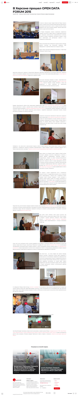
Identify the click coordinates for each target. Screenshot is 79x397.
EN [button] (69, 2)
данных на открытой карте (26, 210)
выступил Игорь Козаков (57, 159)
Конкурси (56, 385)
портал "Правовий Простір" (29, 332)
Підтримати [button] (65, 2)
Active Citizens (51, 181)
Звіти (56, 380)
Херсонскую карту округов (51, 165)
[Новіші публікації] (73, 393)
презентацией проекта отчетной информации (55, 219)
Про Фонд (45, 2)
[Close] (54, 393)
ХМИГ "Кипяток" (53, 332)
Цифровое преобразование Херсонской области (35, 108)
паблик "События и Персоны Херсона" (42, 332)
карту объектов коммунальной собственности (57, 117)
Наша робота (51, 2)
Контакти (58, 2)
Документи (57, 382)
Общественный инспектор (51, 205)
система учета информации (22, 75)
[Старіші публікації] (76, 393)
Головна (40, 2)
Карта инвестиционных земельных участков (54, 105)
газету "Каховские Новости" (18, 332)
